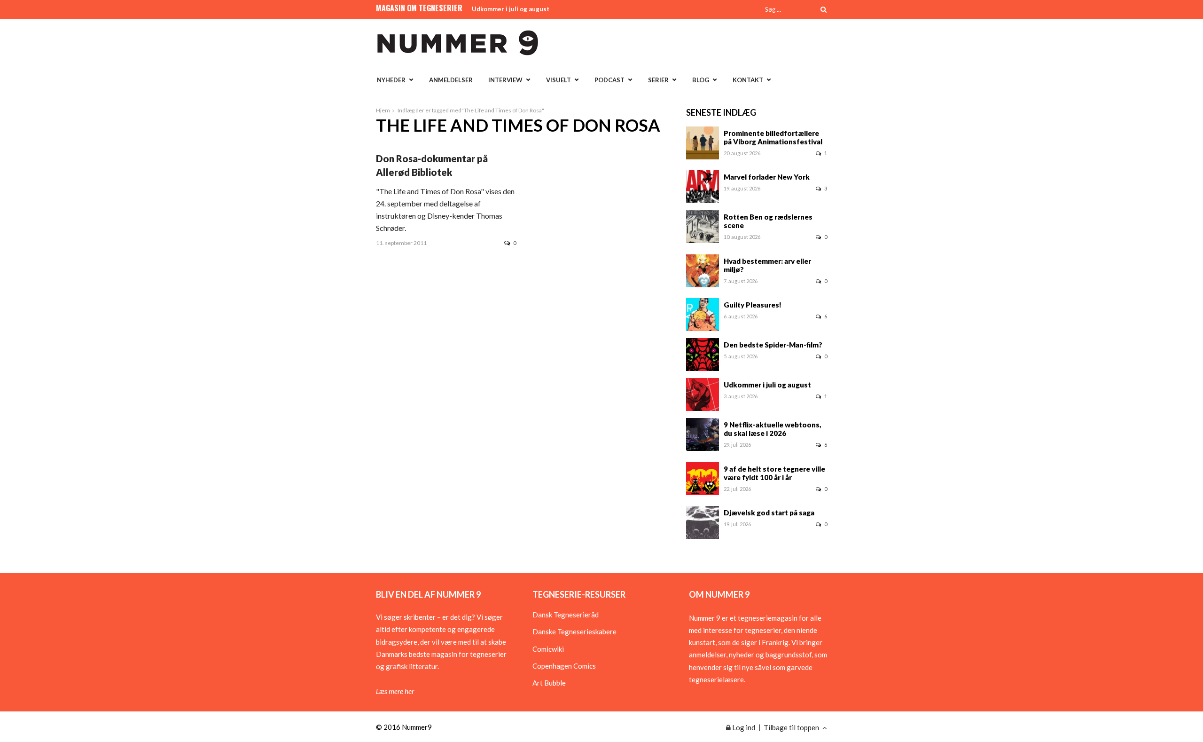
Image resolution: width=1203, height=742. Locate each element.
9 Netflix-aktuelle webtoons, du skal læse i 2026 (772, 428)
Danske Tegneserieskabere (574, 631)
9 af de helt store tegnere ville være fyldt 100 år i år (774, 473)
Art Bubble (549, 683)
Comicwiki (548, 649)
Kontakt (748, 80)
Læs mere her (395, 691)
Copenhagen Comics (564, 666)
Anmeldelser (451, 80)
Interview (505, 80)
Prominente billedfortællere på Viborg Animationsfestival (773, 137)
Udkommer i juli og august (510, 9)
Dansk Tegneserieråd (565, 614)
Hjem (383, 110)
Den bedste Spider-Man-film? (773, 344)
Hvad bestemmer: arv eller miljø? (767, 265)
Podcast (609, 80)
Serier (658, 80)
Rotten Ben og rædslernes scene (768, 221)
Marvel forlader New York (767, 177)
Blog (700, 80)
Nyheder (391, 80)
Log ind (743, 727)
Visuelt (558, 80)
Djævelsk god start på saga (769, 512)
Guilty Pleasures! (752, 304)
